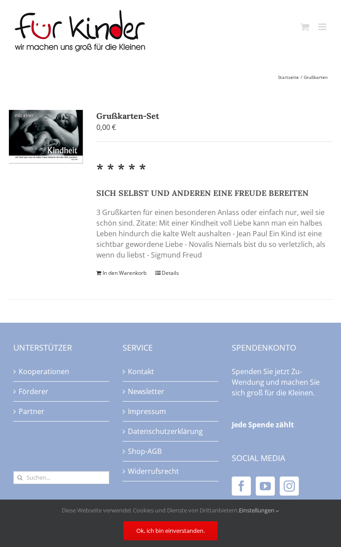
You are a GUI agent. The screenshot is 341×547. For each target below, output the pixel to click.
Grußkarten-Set (127, 116)
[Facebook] (241, 486)
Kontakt (141, 371)
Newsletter (146, 391)
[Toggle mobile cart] (305, 26)
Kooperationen (44, 371)
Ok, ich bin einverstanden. (170, 531)
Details (170, 273)
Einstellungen (257, 510)
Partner (31, 411)
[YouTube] (265, 486)
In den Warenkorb (125, 273)
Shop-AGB (145, 451)
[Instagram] (289, 486)
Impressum (147, 411)
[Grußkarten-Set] (46, 137)
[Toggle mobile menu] (323, 26)
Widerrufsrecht (153, 471)
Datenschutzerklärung (165, 431)
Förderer (33, 391)
